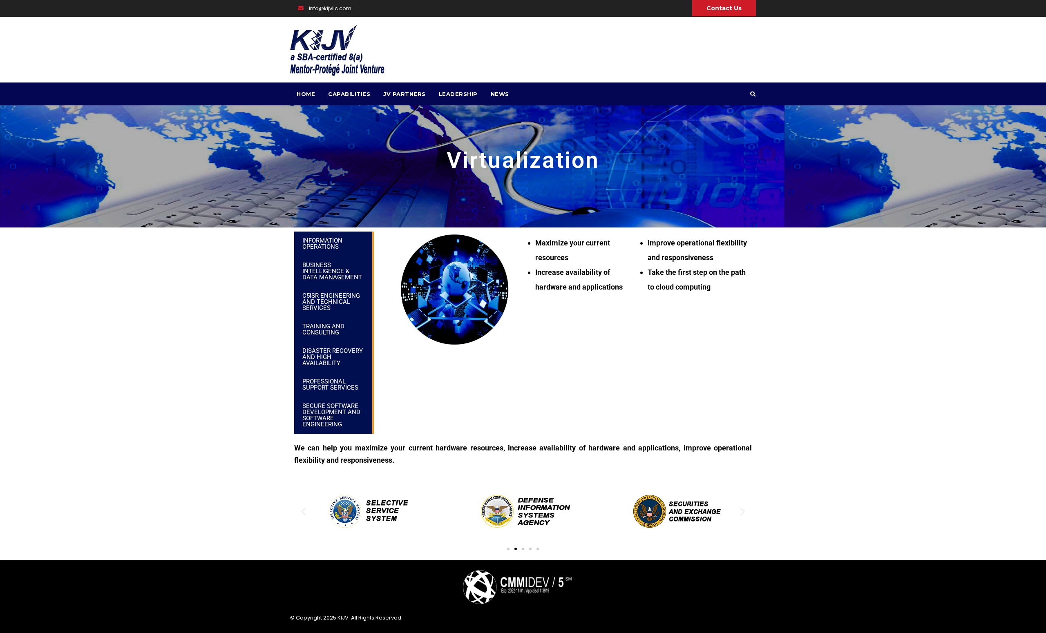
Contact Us (724, 8)
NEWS (500, 94)
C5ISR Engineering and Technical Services (331, 302)
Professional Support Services (330, 384)
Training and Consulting (323, 329)
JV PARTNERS (404, 94)
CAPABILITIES (349, 94)
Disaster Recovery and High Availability (332, 357)
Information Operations (322, 243)
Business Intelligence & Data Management (332, 271)
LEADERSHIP (458, 94)
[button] (303, 511)
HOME (306, 94)
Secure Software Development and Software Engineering (331, 415)
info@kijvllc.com (329, 8)
